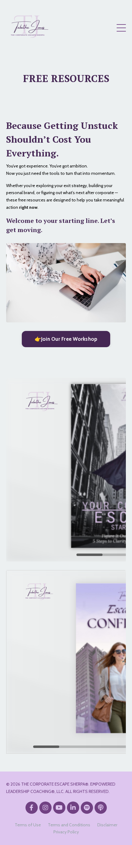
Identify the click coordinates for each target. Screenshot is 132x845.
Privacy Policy (66, 832)
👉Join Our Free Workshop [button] (66, 339)
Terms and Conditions (69, 825)
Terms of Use (28, 825)
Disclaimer (107, 825)
